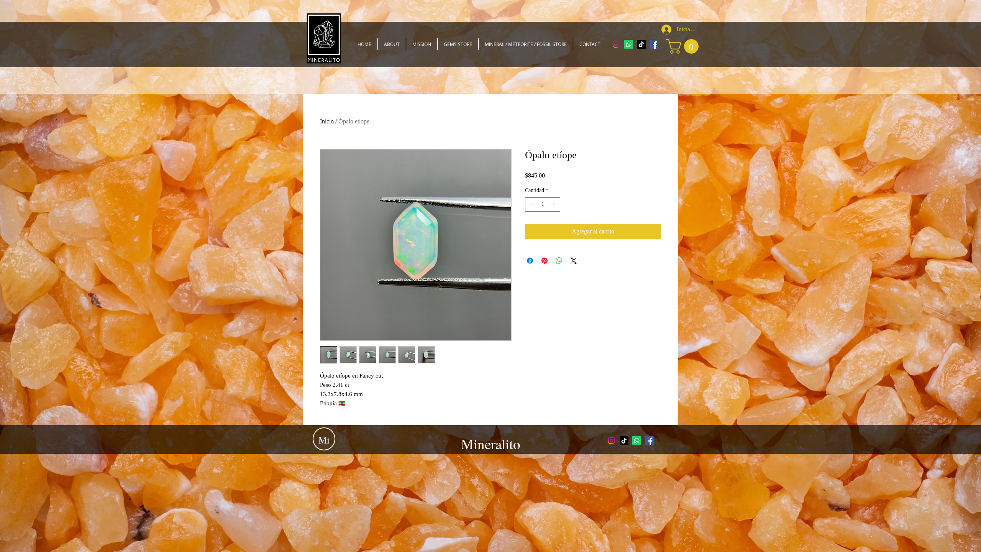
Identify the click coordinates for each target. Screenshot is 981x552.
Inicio (327, 121)
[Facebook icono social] (654, 44)
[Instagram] (616, 44)
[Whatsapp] (628, 44)
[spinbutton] (543, 204)
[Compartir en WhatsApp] (559, 260)
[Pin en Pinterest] (544, 260)
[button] (684, 46)
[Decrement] (531, 204)
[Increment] (554, 204)
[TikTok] (641, 44)
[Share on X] (573, 260)
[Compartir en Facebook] (530, 260)
